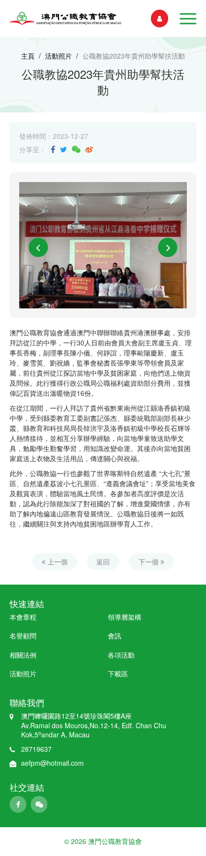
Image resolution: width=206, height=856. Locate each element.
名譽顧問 (23, 635)
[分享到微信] (76, 149)
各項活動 (121, 655)
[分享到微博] (89, 149)
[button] (188, 18)
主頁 (27, 56)
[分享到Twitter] (63, 149)
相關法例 (23, 655)
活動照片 (58, 56)
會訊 (114, 635)
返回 (103, 561)
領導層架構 (124, 617)
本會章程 (23, 617)
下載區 (118, 673)
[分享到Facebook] (53, 149)
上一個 (57, 561)
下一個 (149, 561)
